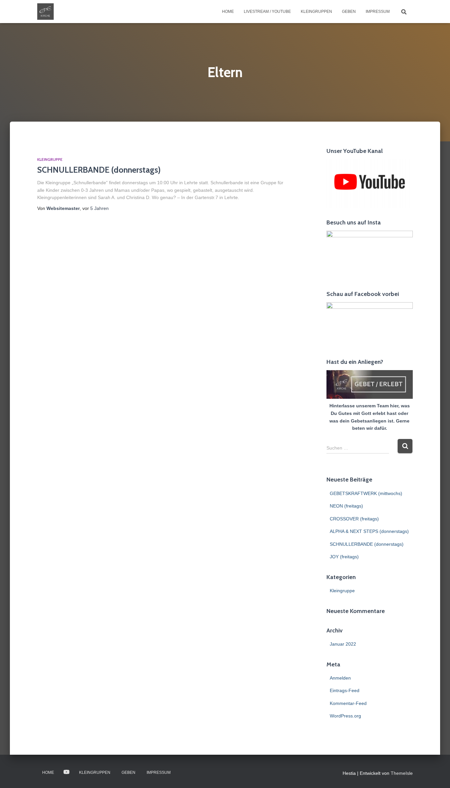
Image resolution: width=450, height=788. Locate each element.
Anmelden (340, 678)
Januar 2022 (343, 644)
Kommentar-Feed (348, 703)
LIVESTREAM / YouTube (267, 11)
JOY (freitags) (344, 556)
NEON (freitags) (346, 506)
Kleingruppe (50, 159)
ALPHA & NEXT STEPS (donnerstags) (369, 531)
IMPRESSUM (378, 11)
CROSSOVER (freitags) (354, 518)
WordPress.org (345, 715)
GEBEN (349, 11)
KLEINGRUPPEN (316, 11)
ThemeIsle (402, 773)
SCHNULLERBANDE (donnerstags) (99, 170)
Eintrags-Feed (344, 690)
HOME (228, 11)
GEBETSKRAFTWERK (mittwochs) (366, 493)
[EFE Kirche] (45, 11)
